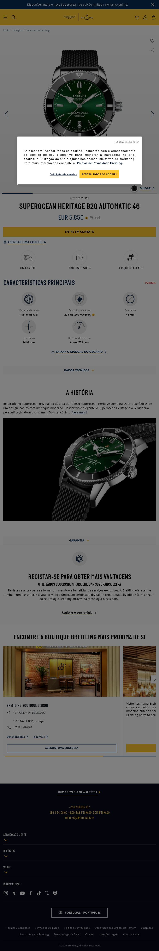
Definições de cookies (63, 174)
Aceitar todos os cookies (99, 174)
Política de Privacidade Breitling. (100, 162)
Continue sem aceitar (127, 141)
